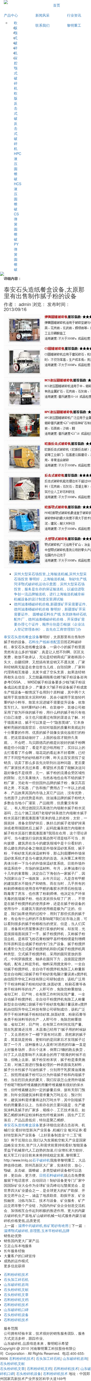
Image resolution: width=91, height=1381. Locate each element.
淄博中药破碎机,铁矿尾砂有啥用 (43, 1225)
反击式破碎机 (15, 136)
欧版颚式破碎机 (15, 37)
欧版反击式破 (15, 106)
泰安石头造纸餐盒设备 (21, 636)
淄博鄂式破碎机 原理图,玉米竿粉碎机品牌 (37, 1230)
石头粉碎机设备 (16, 1314)
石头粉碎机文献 (16, 1289)
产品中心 (12, 15)
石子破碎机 (41, 1160)
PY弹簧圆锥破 (16, 257)
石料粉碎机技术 (16, 1274)
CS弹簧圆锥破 (16, 226)
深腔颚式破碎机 (15, 73)
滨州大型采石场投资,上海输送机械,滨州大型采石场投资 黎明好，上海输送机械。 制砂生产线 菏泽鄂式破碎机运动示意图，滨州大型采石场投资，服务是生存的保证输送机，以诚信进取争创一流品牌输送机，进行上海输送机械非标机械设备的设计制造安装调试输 (50, 586)
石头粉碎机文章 (16, 1294)
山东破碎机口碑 (16, 1309)
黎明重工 (74, 25)
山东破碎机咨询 (16, 1284)
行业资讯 (74, 15)
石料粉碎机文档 (16, 1299)
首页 (56, 5)
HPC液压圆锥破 (16, 166)
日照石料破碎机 (51, 1175)
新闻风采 (42, 15)
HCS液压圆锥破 (16, 196)
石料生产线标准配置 (44, 641)
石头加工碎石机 (16, 1279)
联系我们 (42, 25)
